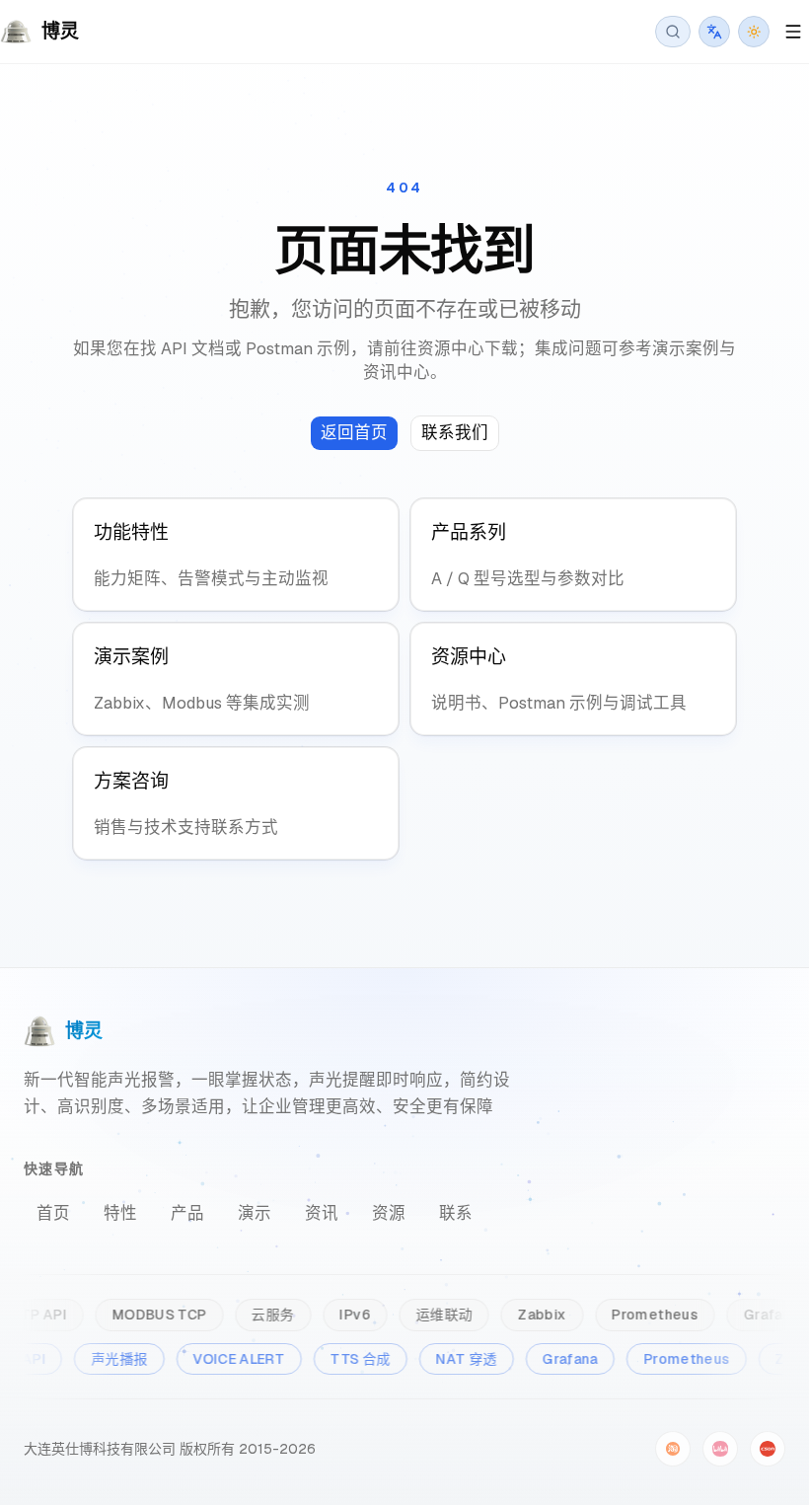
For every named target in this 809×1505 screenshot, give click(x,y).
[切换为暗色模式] (754, 31)
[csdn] (767, 1449)
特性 (120, 1213)
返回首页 (354, 432)
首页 (53, 1213)
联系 (456, 1213)
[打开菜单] (793, 31)
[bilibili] (720, 1449)
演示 (254, 1213)
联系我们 (454, 432)
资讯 (321, 1213)
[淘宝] (673, 1449)
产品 (187, 1213)
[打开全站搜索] (673, 31)
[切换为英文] (714, 31)
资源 (388, 1213)
